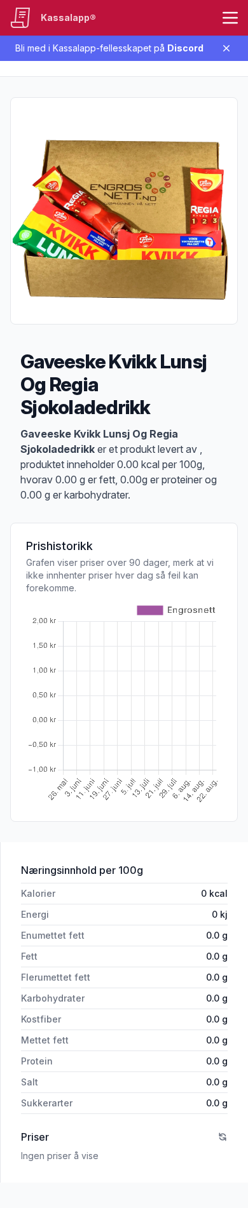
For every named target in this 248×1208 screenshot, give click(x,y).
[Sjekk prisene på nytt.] (222, 1137)
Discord (185, 48)
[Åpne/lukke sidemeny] (230, 18)
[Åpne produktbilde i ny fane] (124, 211)
